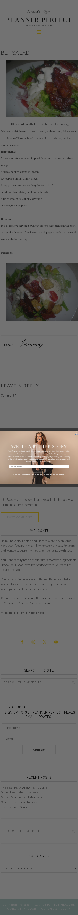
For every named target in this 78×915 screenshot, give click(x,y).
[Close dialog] (76, 433)
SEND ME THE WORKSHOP (39, 471)
